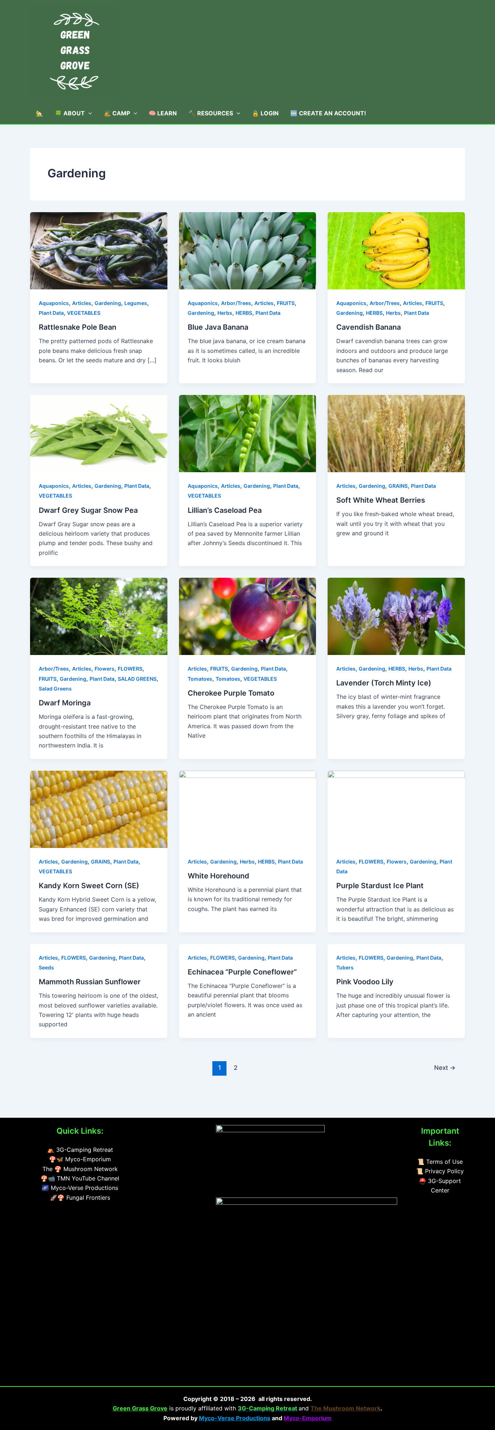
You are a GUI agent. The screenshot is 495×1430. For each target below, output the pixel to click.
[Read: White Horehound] (247, 808)
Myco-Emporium (308, 1418)
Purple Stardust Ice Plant (380, 885)
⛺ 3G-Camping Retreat (80, 1149)
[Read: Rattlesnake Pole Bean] (98, 250)
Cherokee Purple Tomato (231, 693)
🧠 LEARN (163, 113)
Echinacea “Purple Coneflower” (242, 972)
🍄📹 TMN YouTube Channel (80, 1178)
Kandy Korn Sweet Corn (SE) (89, 885)
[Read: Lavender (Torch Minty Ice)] (396, 615)
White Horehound (218, 875)
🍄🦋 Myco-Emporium (80, 1159)
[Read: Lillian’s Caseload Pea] (247, 433)
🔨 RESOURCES (210, 113)
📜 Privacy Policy (440, 1171)
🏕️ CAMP (117, 113)
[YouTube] (152, 1131)
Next (445, 1067)
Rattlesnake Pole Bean (77, 327)
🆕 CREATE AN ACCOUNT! (328, 113)
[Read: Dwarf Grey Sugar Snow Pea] (98, 433)
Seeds (46, 967)
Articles (81, 303)
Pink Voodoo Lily (365, 981)
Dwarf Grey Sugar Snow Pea (88, 510)
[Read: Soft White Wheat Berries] (396, 433)
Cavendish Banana (368, 327)
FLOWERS (130, 668)
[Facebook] (169, 1131)
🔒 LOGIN (265, 113)
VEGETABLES (83, 313)
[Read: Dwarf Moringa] (98, 615)
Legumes (135, 303)
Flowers (105, 668)
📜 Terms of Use (440, 1161)
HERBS (244, 313)
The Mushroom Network (345, 1408)
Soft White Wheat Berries (380, 500)
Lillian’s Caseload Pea (225, 510)
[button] (88, 113)
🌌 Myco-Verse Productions (80, 1187)
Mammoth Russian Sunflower (90, 981)
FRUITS (286, 303)
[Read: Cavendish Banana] (396, 250)
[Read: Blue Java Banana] (247, 250)
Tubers (345, 967)
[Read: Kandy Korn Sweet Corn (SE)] (98, 808)
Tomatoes (200, 679)
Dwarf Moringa (65, 702)
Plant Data (51, 313)
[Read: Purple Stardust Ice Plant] (396, 808)
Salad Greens (55, 688)
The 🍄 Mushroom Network (80, 1169)
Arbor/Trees (236, 303)
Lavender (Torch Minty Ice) (383, 683)
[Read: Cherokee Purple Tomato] (247, 615)
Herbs (224, 313)
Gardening (108, 303)
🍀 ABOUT (70, 113)
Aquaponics (54, 303)
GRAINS (398, 486)
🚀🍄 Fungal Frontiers (80, 1197)
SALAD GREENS (137, 679)
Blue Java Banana (218, 327)
